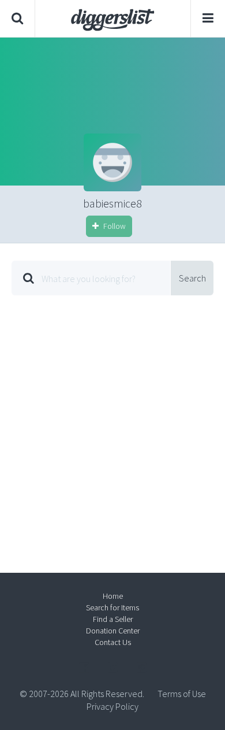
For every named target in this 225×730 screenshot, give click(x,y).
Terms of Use (182, 693)
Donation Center (113, 630)
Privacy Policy (112, 706)
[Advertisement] (112, 425)
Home (113, 596)
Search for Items (112, 607)
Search (192, 278)
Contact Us (113, 642)
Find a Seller (113, 619)
